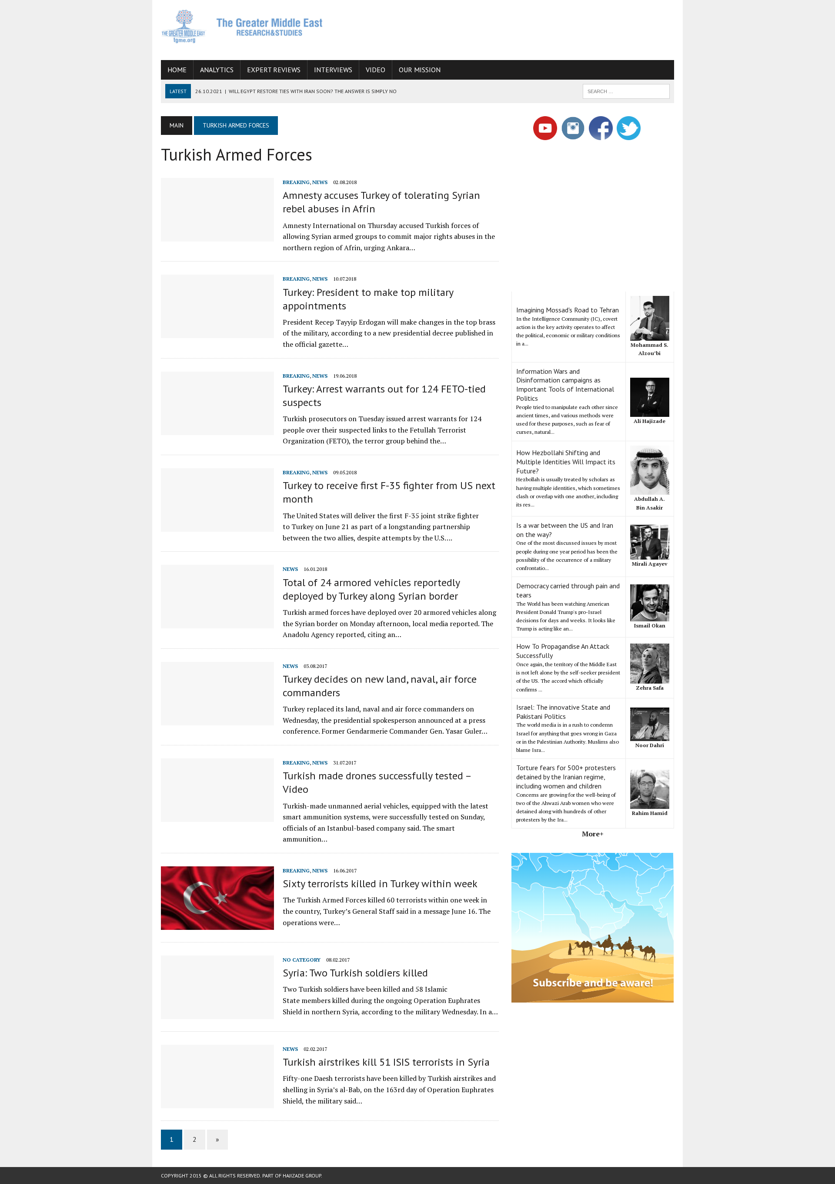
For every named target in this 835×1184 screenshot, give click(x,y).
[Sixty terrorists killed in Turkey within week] (217, 924)
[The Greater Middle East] (242, 26)
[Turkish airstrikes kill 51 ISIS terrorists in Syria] (217, 1102)
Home (177, 69)
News (319, 182)
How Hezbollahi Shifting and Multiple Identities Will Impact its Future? (565, 461)
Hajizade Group (302, 1175)
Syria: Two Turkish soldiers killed (355, 972)
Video (375, 69)
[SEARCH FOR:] (626, 90)
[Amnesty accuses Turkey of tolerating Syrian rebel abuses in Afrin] (217, 235)
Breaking (296, 182)
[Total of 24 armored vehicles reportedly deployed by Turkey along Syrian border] (217, 622)
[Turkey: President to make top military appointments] (217, 332)
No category (302, 959)
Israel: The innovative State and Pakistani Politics (563, 712)
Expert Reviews (274, 69)
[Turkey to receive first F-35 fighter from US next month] (217, 525)
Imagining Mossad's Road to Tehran (567, 309)
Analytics (217, 69)
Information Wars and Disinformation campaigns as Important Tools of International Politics (565, 384)
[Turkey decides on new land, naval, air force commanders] (217, 719)
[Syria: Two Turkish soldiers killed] (217, 1013)
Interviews (333, 69)
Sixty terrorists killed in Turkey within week (380, 883)
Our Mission (420, 69)
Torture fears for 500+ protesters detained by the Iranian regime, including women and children (566, 776)
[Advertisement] (515, 28)
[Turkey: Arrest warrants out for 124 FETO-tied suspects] (217, 429)
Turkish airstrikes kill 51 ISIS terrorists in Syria (386, 1062)
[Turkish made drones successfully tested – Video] (217, 816)
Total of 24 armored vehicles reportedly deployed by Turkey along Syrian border (371, 589)
